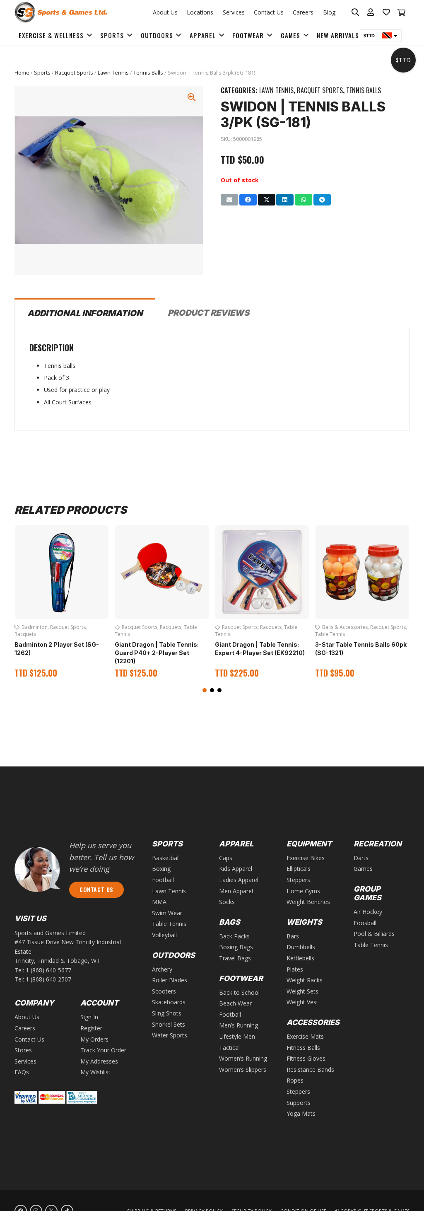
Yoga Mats (301, 1113)
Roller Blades (169, 980)
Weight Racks (305, 980)
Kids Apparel (235, 869)
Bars (293, 936)
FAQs (21, 1072)
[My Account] (370, 12)
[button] (204, 690)
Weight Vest (302, 1002)
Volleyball (164, 935)
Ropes (295, 1080)
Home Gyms (303, 891)
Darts (361, 858)
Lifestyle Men (237, 1036)
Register (91, 1028)
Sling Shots (166, 1013)
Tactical (229, 1047)
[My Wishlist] (386, 12)
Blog (329, 12)
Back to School (239, 992)
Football (163, 880)
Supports (299, 1103)
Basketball (166, 858)
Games (363, 869)
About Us (165, 12)
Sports (42, 72)
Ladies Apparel (238, 880)
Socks (227, 902)
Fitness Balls (303, 1047)
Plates (295, 969)
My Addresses (99, 1061)
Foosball (365, 923)
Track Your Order (103, 1050)
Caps (225, 858)
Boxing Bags (236, 947)
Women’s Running (243, 1058)
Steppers (298, 880)
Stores (23, 1050)
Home (21, 72)
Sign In (89, 1017)
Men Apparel (236, 891)
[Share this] (248, 199)
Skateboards (169, 1002)
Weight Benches (308, 902)
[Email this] (229, 199)
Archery (162, 969)
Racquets (25, 634)
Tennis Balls (148, 72)
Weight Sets (302, 991)
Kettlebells (300, 958)
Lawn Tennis (113, 72)
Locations (200, 12)
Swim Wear (167, 913)
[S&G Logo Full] (60, 12)
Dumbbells (301, 947)
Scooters (164, 991)
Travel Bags (235, 958)
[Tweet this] (266, 199)
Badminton (35, 627)
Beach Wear (235, 1003)
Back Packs (234, 936)
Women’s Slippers (242, 1069)
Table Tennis (330, 634)
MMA (159, 902)
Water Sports (169, 1035)
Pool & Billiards (374, 934)
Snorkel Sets (168, 1024)
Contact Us (269, 12)
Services (234, 12)
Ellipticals (299, 869)
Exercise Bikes (306, 858)
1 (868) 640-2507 (48, 979)
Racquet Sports (74, 72)
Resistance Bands (310, 1069)
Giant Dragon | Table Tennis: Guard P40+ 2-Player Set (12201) (157, 652)
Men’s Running (238, 1025)
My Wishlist (95, 1072)
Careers (303, 12)
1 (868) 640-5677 (48, 970)
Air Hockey (368, 912)
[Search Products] (355, 12)
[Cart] (401, 12)
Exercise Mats (305, 1036)
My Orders (94, 1039)
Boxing (161, 869)
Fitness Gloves (306, 1058)
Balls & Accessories (345, 627)
